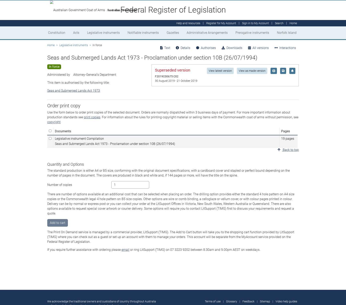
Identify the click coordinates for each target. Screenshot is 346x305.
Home (51, 45)
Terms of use (213, 301)
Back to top (290, 150)
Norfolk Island (287, 33)
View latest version (220, 70)
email (125, 250)
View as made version (252, 70)
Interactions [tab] (287, 48)
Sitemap (265, 301)
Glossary (231, 301)
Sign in (255, 23)
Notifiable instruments (143, 33)
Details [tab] (185, 48)
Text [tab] (167, 48)
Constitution (56, 33)
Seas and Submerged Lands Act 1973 (73, 91)
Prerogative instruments (252, 33)
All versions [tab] (260, 48)
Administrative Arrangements (207, 33)
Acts (76, 33)
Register (221, 23)
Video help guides (286, 301)
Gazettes (173, 33)
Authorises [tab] (208, 48)
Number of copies (59, 185)
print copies (92, 117)
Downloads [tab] (234, 48)
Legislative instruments (103, 33)
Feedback (248, 301)
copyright (53, 122)
